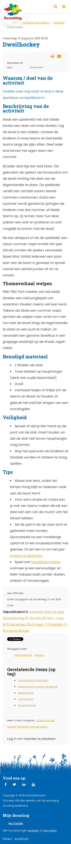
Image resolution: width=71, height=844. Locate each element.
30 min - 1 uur (52, 618)
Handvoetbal (25, 699)
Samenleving (13, 618)
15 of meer (35, 624)
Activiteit (36, 611)
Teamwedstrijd (23, 655)
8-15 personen (14, 624)
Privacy (7, 838)
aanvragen (50, 830)
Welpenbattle (26, 693)
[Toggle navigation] (63, 6)
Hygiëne (39, 655)
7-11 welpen (54, 624)
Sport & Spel (54, 611)
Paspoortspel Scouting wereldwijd (38, 686)
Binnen (24, 630)
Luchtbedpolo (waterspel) (33, 680)
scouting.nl (21, 838)
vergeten (33, 830)
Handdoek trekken (45, 562)
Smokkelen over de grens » (32, 726)
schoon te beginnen (26, 555)
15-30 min (32, 618)
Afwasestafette (27, 705)
